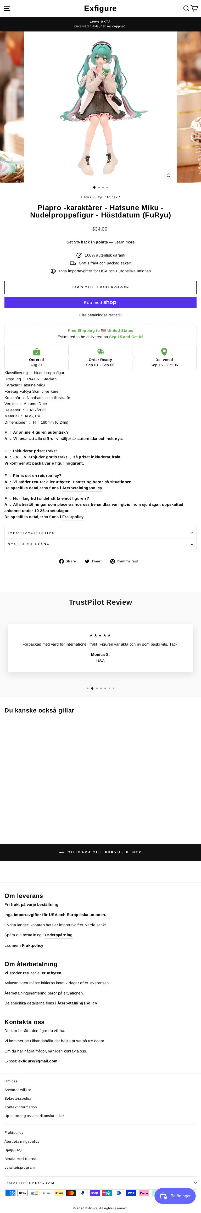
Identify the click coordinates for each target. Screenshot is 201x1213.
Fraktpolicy (73, 517)
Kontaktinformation (20, 1107)
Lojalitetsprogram (19, 1167)
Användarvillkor (17, 1090)
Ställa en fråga (29, 544)
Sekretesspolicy (18, 1098)
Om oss (11, 1081)
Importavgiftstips (31, 532)
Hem (85, 197)
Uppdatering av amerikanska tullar (34, 1116)
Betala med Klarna (20, 1159)
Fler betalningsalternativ (100, 315)
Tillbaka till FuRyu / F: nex (104, 852)
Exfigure (100, 8)
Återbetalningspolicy (82, 488)
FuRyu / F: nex (105, 197)
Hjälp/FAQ (13, 1150)
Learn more (124, 242)
